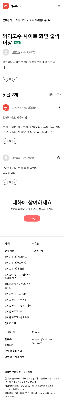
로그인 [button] (32, 218)
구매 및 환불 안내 (13, 351)
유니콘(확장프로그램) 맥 (17, 293)
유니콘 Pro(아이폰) (14, 268)
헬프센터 (7, 20)
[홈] (6, 6)
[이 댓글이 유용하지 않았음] (14, 141)
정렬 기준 (54, 94)
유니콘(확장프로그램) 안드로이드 (18, 285)
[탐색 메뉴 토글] (59, 6)
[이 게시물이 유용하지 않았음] (14, 79)
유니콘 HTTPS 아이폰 (16, 299)
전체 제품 (9, 250)
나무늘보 (16, 52)
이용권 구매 (37, 250)
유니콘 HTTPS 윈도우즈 (17, 317)
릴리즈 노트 (10, 323)
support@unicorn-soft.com (42, 341)
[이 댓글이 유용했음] (5, 141)
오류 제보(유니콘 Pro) (40, 20)
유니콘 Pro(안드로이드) (16, 256)
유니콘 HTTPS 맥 (13, 311)
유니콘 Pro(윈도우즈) (15, 262)
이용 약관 (27, 372)
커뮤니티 (20, 20)
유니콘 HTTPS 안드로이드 (18, 305)
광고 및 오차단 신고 (14, 357)
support (16, 107)
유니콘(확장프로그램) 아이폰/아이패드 (18, 276)
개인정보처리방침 (13, 372)
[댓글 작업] (58, 107)
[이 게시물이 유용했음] (5, 79)
